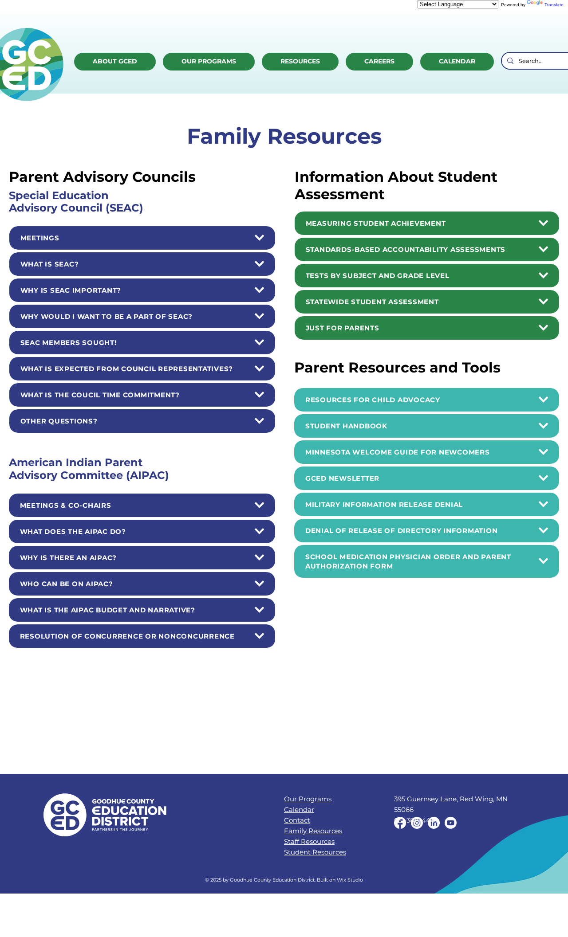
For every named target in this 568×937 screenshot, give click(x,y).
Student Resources (315, 852)
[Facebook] (400, 823)
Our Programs (307, 799)
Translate (554, 4)
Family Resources (313, 831)
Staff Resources (309, 841)
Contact (297, 820)
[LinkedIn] (434, 823)
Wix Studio (350, 880)
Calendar (299, 809)
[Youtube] (451, 823)
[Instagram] (417, 823)
